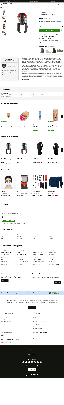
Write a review (42, 16)
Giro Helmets (51, 250)
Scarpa (34, 236)
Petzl (49, 240)
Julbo (49, 233)
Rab (2, 236)
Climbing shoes (20, 259)
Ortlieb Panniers (51, 257)
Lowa (2, 240)
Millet (18, 234)
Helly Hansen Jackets (37, 257)
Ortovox (2, 234)
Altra (18, 233)
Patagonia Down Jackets (53, 264)
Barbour (18, 240)
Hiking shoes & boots (21, 254)
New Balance (51, 234)
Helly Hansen (19, 238)
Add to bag (49, 30)
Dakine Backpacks (36, 264)
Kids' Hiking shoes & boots (22, 261)
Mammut (35, 240)
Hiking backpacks (20, 250)
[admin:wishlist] (61, 30)
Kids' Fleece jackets (37, 250)
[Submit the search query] (62, 7)
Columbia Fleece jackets (38, 259)
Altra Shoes (50, 259)
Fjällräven (35, 233)
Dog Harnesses (51, 254)
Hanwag (50, 236)
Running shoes (20, 257)
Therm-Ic (42, 12)
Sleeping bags (4, 264)
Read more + (25, 79)
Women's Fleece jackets (6, 252)
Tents (2, 259)
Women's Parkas (4, 250)
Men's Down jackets (5, 254)
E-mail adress (35, 280)
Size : (40, 23)
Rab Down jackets (52, 252)
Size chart (60, 23)
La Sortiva (3, 238)
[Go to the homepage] (40, 10)
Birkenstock (50, 238)
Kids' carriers (19, 264)
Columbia (35, 234)
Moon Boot (19, 236)
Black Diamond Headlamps (38, 261)
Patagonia (3, 233)
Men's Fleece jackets (5, 257)
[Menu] (1, 7)
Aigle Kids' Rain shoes (37, 252)
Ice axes (18, 252)
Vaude (34, 238)
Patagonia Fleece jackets (38, 254)
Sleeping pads (4, 261)
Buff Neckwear (51, 261)
